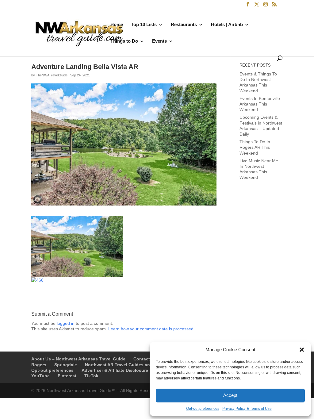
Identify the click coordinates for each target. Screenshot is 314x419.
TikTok (91, 375)
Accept (230, 395)
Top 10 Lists (144, 24)
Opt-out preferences (202, 408)
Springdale (65, 364)
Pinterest (67, 375)
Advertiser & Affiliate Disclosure (115, 370)
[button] (302, 350)
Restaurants (184, 24)
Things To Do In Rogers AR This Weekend (254, 147)
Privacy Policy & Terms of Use (247, 408)
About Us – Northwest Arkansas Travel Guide (78, 358)
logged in (66, 323)
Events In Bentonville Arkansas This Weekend (259, 104)
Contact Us (145, 358)
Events (159, 41)
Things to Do (124, 41)
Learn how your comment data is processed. (151, 328)
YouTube (40, 375)
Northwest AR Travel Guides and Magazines (130, 364)
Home (116, 24)
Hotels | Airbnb (227, 24)
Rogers (38, 364)
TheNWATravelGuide (51, 75)
